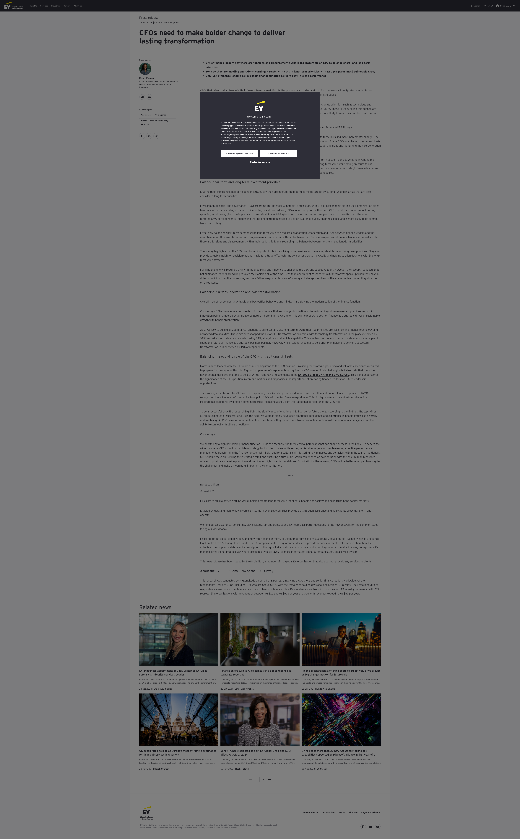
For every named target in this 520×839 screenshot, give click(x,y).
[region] (260, 135)
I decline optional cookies (239, 153)
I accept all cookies (278, 153)
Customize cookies (260, 161)
